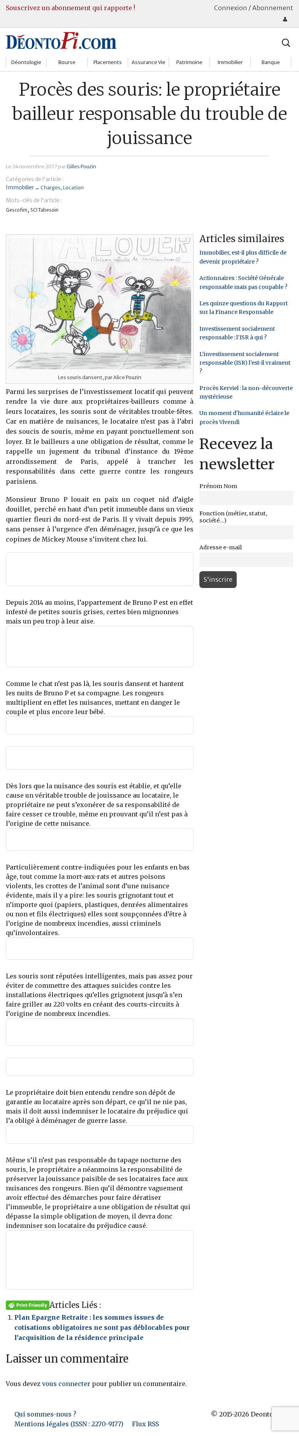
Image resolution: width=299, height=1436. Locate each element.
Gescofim (16, 210)
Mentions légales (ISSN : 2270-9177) (68, 1424)
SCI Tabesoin (44, 210)
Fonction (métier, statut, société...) (233, 517)
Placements (107, 62)
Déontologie (26, 62)
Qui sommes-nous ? (45, 1414)
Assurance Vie (148, 62)
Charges (50, 187)
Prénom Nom (218, 486)
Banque (271, 62)
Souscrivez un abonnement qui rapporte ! (70, 8)
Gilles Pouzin (81, 166)
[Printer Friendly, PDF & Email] (27, 1304)
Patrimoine (189, 62)
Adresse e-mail (220, 547)
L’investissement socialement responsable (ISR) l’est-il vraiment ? (244, 363)
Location (73, 187)
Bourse (67, 62)
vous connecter (66, 1384)
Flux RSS (145, 1424)
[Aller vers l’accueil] (61, 40)
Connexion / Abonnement (253, 8)
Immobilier (230, 62)
